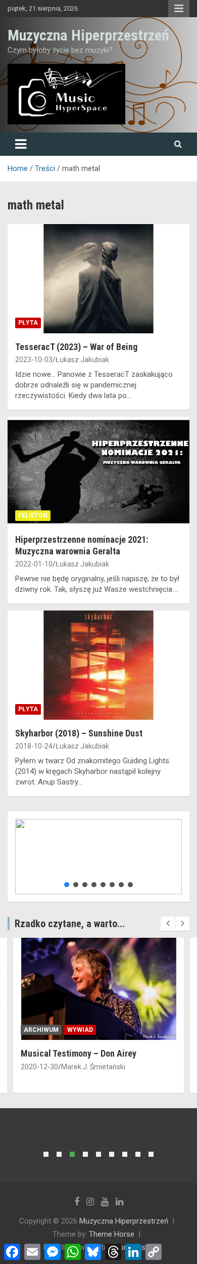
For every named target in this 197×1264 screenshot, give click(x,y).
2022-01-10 (34, 564)
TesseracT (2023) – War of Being (76, 346)
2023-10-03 (34, 360)
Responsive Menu (178, 8)
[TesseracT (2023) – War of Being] (98, 278)
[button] (66, 884)
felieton (32, 515)
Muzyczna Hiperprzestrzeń (88, 35)
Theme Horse (111, 1234)
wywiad (80, 1029)
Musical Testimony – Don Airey (78, 1053)
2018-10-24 (34, 746)
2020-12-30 (39, 1067)
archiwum (41, 1029)
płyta (28, 322)
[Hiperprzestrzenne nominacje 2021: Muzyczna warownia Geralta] (98, 471)
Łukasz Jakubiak (82, 360)
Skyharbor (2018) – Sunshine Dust (78, 733)
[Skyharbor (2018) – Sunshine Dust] (98, 665)
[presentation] (168, 924)
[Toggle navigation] (21, 144)
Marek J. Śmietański (93, 1067)
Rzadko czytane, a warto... (70, 924)
